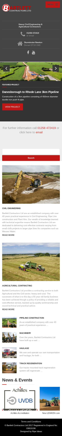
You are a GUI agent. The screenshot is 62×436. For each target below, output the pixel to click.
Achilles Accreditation (20, 413)
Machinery (25, 333)
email (39, 132)
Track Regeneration (30, 363)
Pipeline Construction (31, 318)
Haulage (24, 348)
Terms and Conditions (31, 421)
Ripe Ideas (37, 431)
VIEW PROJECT (12, 107)
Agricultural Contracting (17, 285)
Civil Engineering (11, 208)
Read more (8, 235)
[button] (6, 68)
